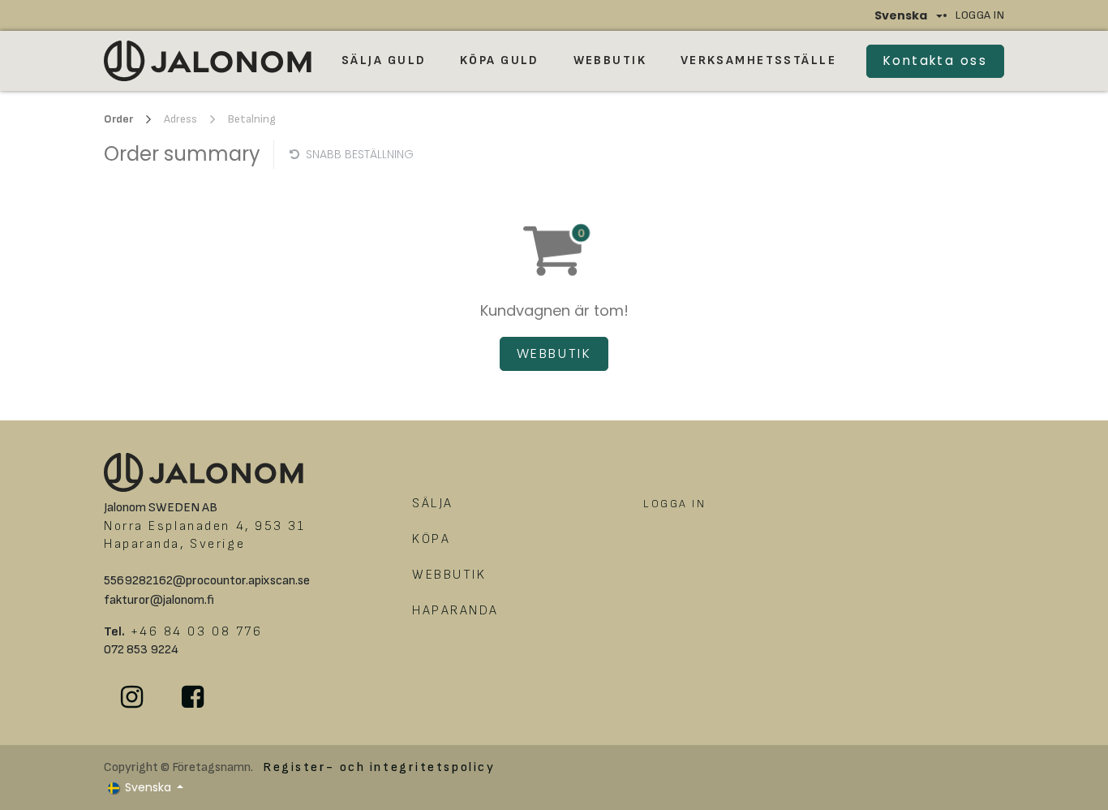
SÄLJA (432, 503)
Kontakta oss (935, 60)
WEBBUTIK (452, 575)
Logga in (980, 15)
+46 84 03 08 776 (194, 632)
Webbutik (554, 353)
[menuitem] (383, 61)
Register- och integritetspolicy (379, 767)
